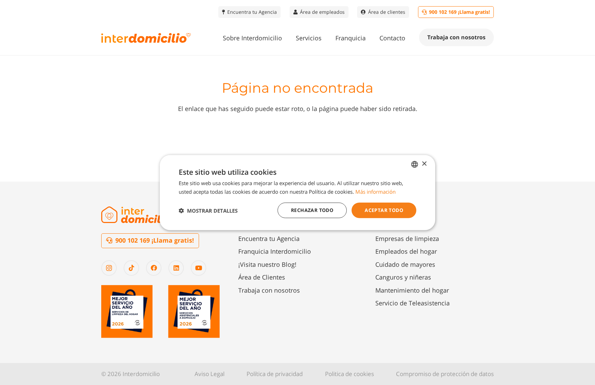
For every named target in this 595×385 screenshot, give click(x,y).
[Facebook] (153, 268)
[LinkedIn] (176, 268)
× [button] (424, 163)
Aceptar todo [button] (384, 210)
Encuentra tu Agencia (269, 238)
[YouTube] (198, 268)
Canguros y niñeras (403, 277)
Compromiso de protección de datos (445, 374)
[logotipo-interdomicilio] (146, 38)
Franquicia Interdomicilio (274, 251)
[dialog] (297, 192)
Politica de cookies (349, 374)
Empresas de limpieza (407, 238)
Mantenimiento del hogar (412, 290)
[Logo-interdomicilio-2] (137, 214)
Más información (375, 191)
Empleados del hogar (406, 251)
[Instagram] (109, 268)
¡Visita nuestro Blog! (267, 264)
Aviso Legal (210, 374)
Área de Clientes (261, 277)
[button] (287, 38)
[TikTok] (131, 268)
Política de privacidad (275, 374)
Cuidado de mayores (405, 264)
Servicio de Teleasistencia (412, 303)
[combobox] (414, 164)
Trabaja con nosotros (269, 290)
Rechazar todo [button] (312, 210)
